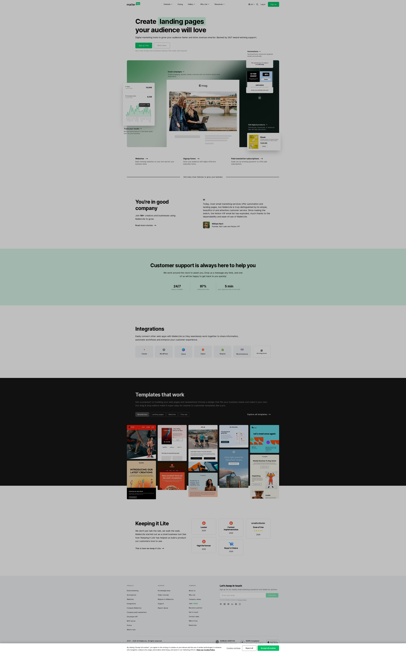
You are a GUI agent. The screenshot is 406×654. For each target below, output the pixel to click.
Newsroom (193, 625)
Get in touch (193, 612)
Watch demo (162, 45)
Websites (172, 414)
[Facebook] (221, 604)
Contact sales (194, 616)
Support (161, 603)
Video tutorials (163, 595)
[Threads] (240, 604)
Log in (263, 4)
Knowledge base (164, 590)
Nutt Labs (223, 226)
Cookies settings (234, 648)
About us (192, 590)
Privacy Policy (242, 600)
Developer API (132, 617)
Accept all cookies (268, 648)
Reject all (249, 648)
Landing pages (158, 414)
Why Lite (192, 595)
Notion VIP (235, 226)
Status (129, 625)
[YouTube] (228, 604)
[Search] (257, 4)
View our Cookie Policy (205, 650)
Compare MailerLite (134, 608)
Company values (195, 599)
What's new (131, 630)
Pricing (180, 4)
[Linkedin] (232, 604)
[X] (225, 604)
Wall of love (193, 621)
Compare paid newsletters (137, 612)
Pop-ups (184, 414)
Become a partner (195, 608)
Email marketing (132, 590)
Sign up (273, 4)
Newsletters (142, 414)
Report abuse (163, 608)
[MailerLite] (133, 4)
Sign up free (144, 45)
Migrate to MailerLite (166, 599)
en (252, 4)
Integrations (131, 603)
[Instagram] (236, 604)
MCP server (131, 621)
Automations (131, 595)
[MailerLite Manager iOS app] (272, 642)
